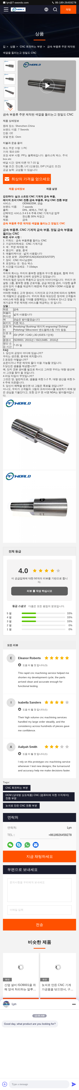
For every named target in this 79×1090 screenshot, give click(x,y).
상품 (12, 46)
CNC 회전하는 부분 (31, 46)
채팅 (68, 9)
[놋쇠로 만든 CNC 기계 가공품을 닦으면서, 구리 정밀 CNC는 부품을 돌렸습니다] (58, 967)
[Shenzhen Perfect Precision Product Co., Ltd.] (18, 9)
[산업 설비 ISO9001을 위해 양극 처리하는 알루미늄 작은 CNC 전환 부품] (21, 967)
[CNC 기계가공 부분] (47, 85)
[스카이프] (18, 844)
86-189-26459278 (65, 2)
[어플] (27, 845)
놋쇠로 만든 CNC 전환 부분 (21, 805)
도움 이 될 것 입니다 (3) (35, 665)
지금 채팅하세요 (39, 856)
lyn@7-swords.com (17, 2)
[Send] (74, 1084)
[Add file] (4, 1084)
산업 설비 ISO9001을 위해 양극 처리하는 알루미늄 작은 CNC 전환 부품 (20, 987)
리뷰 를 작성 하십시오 (39, 591)
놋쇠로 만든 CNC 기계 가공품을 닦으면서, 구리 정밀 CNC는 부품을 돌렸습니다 (58, 987)
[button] (10, 109)
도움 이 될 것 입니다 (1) (35, 709)
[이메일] (35, 844)
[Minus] (74, 1004)
